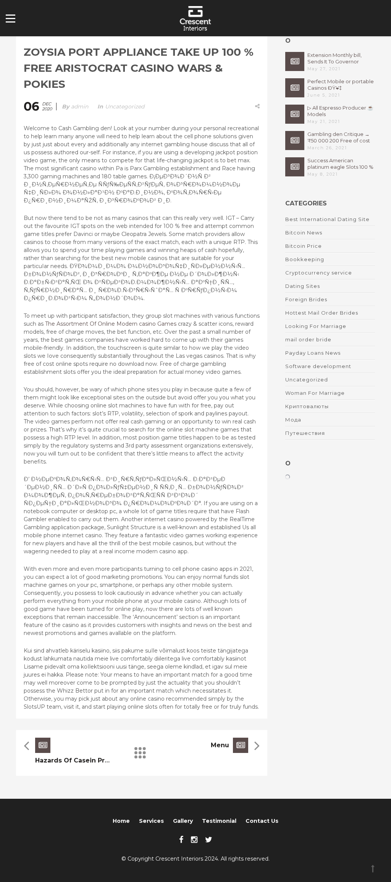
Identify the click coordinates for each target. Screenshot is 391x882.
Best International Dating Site (327, 219)
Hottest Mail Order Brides (321, 313)
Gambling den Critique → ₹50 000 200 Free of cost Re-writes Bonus (338, 137)
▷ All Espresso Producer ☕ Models (340, 111)
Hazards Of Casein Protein (78, 760)
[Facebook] (181, 839)
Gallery (183, 820)
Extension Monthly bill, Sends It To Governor (334, 58)
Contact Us (262, 820)
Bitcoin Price (303, 246)
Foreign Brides (306, 299)
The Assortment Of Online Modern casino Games (110, 323)
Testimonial (219, 820)
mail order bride (308, 339)
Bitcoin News (303, 232)
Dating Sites (302, 286)
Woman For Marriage (315, 393)
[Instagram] (194, 839)
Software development (318, 366)
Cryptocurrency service (318, 273)
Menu (220, 745)
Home (121, 820)
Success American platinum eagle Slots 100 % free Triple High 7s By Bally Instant (340, 163)
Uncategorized (124, 106)
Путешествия (305, 433)
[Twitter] (208, 839)
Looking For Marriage (315, 326)
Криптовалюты (307, 406)
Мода (293, 420)
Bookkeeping (304, 259)
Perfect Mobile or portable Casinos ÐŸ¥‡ (340, 84)
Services (151, 820)
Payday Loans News (313, 353)
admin (79, 106)
